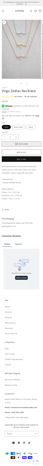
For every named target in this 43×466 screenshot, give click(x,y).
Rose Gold (18, 127)
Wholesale (9, 328)
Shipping (4, 111)
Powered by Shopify (25, 461)
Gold (6, 127)
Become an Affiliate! (12, 380)
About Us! (8, 312)
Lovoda (18, 461)
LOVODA (8, 365)
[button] (3, 11)
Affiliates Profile (11, 385)
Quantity (5, 132)
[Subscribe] (35, 434)
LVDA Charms (10, 354)
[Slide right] (26, 83)
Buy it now (21, 159)
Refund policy (10, 323)
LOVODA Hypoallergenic (14, 359)
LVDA (7, 349)
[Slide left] (16, 83)
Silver (31, 127)
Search (7, 307)
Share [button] (7, 210)
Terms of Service (11, 333)
